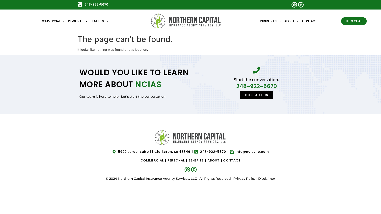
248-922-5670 (256, 86)
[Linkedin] (301, 5)
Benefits (97, 21)
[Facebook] (294, 5)
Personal (75, 21)
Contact (309, 21)
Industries (268, 21)
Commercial (50, 21)
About (289, 21)
